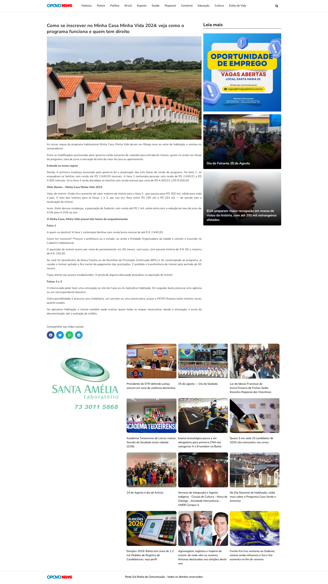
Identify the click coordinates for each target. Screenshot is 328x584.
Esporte (142, 6)
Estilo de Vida (237, 6)
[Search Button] (276, 6)
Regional (170, 6)
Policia (101, 6)
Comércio (187, 6)
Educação (203, 6)
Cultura (219, 6)
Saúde (156, 6)
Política (114, 6)
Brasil (128, 6)
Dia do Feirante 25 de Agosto (228, 163)
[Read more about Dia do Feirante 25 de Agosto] (242, 141)
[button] (50, 335)
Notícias (87, 6)
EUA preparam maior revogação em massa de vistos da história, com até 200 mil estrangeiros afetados (242, 215)
